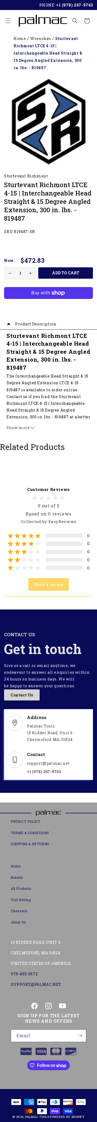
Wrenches (40, 38)
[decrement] (10, 273)
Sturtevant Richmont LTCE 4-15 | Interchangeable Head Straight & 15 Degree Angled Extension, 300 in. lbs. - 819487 (47, 53)
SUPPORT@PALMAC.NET (36, 984)
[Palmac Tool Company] (48, 813)
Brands (17, 877)
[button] (8, 21)
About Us (18, 922)
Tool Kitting (21, 900)
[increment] (30, 273)
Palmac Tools (37, 1117)
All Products (21, 888)
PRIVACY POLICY (25, 821)
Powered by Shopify (67, 1117)
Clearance (19, 911)
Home (19, 38)
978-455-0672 (24, 973)
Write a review (48, 584)
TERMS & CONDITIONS (30, 833)
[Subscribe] (80, 1035)
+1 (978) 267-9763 (74, 5)
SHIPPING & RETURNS (30, 844)
